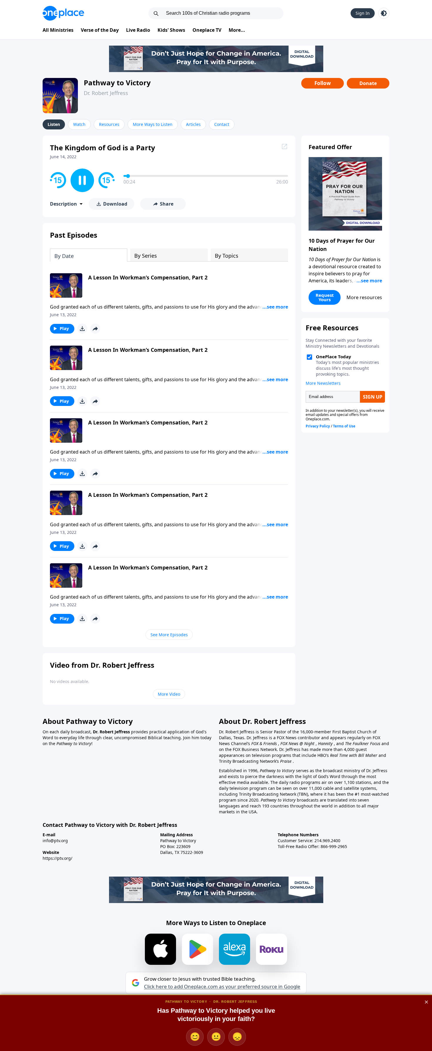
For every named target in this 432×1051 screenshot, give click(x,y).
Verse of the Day (100, 30)
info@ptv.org (55, 840)
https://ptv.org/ (57, 858)
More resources (364, 297)
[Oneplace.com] (63, 13)
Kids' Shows (171, 30)
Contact (221, 124)
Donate (368, 83)
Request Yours (325, 297)
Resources (109, 124)
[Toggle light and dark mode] (383, 13)
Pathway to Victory (117, 82)
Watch (79, 124)
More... (237, 30)
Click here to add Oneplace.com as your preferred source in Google (222, 986)
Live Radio (138, 30)
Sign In (363, 13)
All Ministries (58, 30)
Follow (322, 83)
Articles (193, 124)
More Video (169, 694)
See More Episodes (169, 634)
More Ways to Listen (153, 124)
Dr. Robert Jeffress (106, 92)
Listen (54, 124)
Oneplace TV (206, 30)
